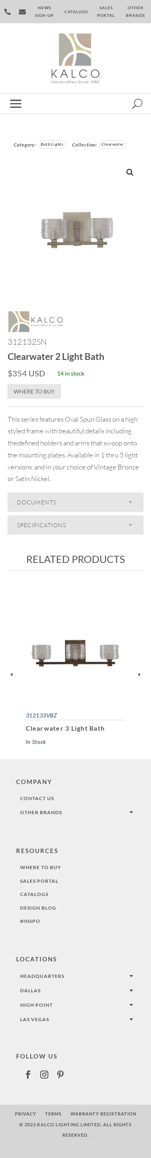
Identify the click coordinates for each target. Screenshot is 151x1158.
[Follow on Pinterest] (60, 1075)
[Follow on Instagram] (44, 1075)
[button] (130, 172)
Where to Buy (34, 391)
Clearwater (112, 144)
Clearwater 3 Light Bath (65, 728)
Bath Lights (52, 144)
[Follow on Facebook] (28, 1075)
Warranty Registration (103, 1113)
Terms (53, 1113)
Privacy (25, 1113)
